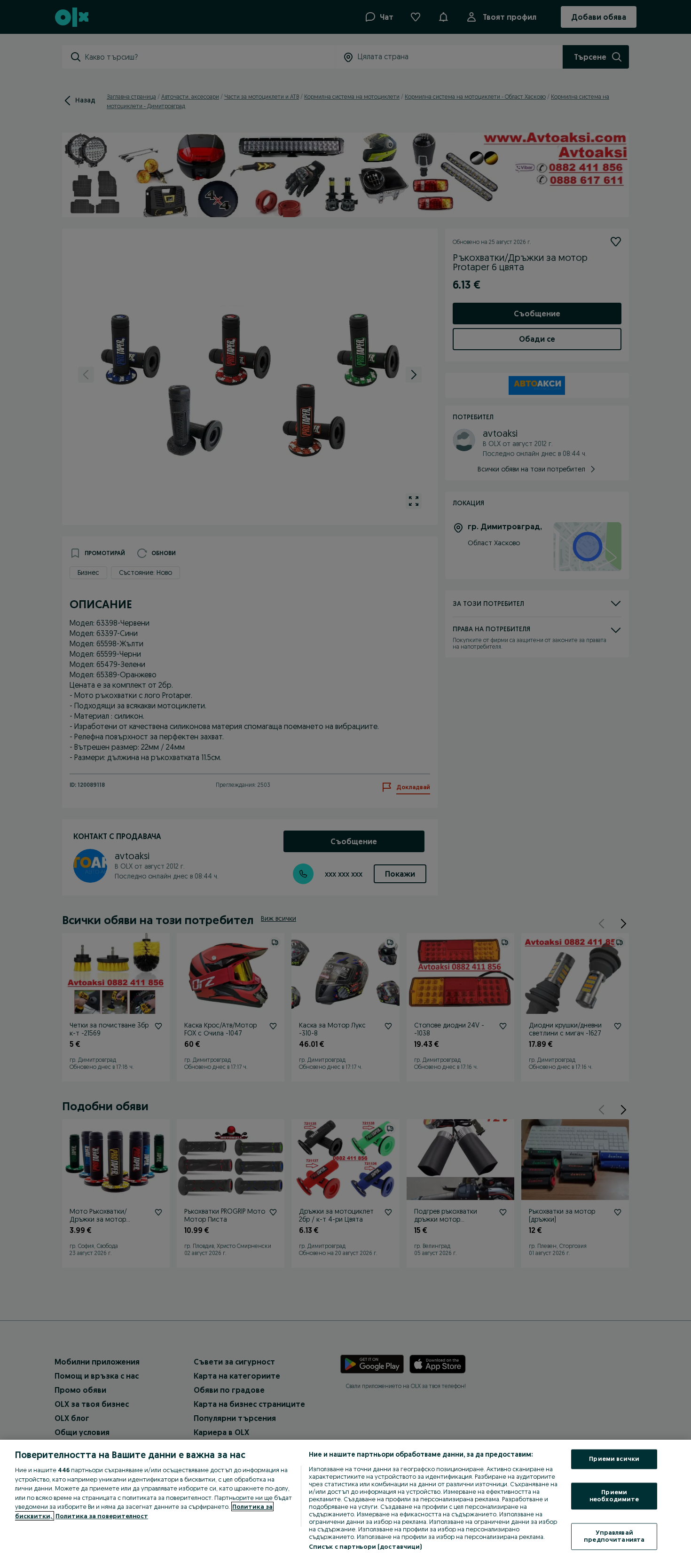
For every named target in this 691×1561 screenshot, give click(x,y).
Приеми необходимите (614, 1495)
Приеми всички (614, 1459)
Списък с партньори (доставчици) (365, 1546)
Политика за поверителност (101, 1516)
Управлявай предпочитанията (614, 1536)
